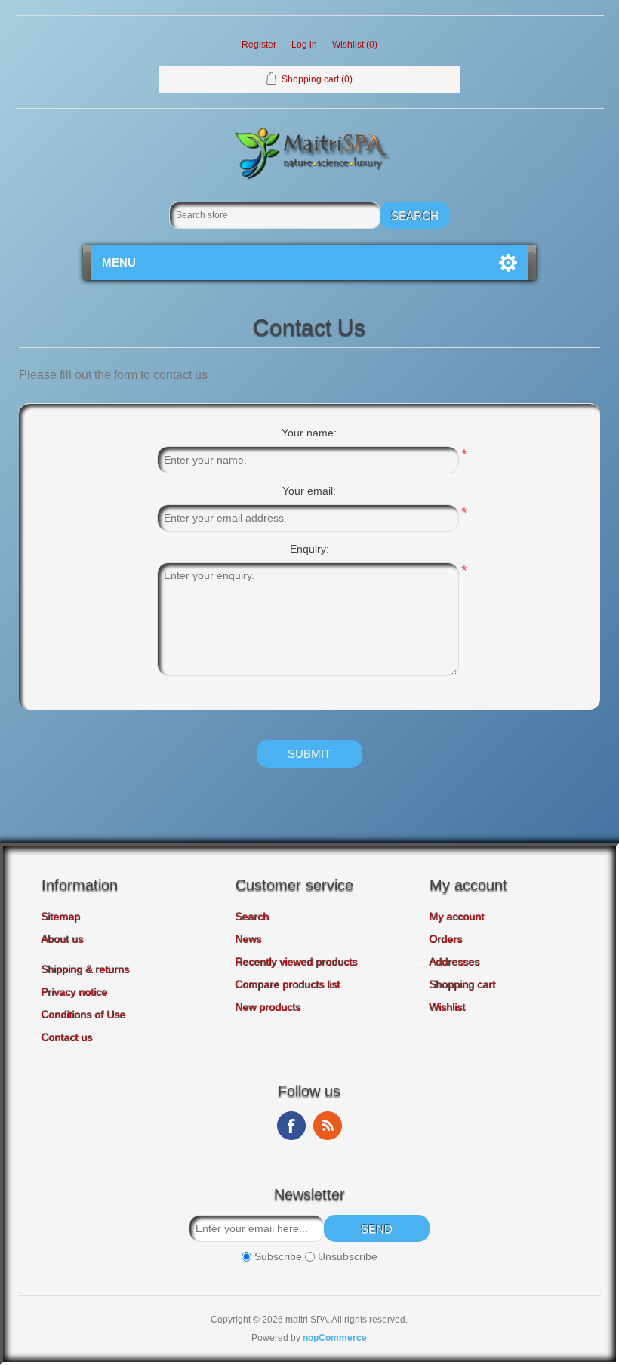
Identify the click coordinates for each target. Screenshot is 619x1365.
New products (268, 1007)
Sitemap (61, 917)
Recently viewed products (297, 962)
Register (259, 44)
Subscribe (278, 1256)
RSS (327, 1125)
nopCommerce (335, 1338)
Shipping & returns (86, 969)
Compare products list (288, 984)
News (249, 939)
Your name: (309, 433)
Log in (304, 44)
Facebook (291, 1125)
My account (457, 917)
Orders (446, 939)
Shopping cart (463, 984)
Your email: (309, 491)
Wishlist (448, 1007)
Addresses (455, 962)
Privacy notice (75, 992)
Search (252, 917)
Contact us (67, 1037)
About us (63, 939)
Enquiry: (309, 549)
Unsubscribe (347, 1256)
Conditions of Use (84, 1015)
